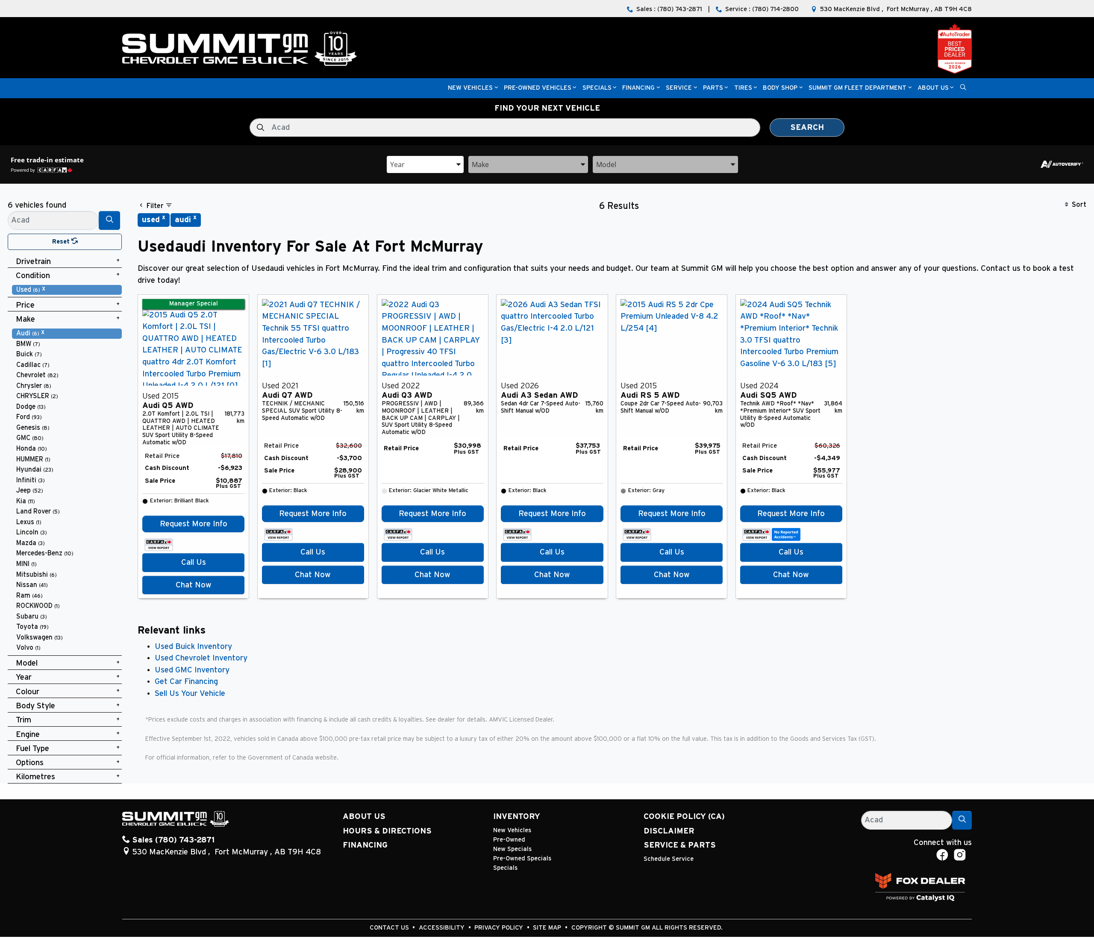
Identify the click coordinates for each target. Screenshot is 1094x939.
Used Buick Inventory (193, 647)
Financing (365, 845)
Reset (61, 241)
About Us (364, 817)
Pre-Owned (509, 839)
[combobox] (425, 163)
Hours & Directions (387, 831)
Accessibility (442, 927)
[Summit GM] (239, 48)
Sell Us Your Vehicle (190, 694)
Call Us (193, 562)
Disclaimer (669, 831)
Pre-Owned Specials (522, 858)
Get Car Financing (186, 682)
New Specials (512, 849)
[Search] (109, 220)
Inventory (516, 817)
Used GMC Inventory (192, 670)
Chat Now (194, 585)
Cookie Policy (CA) (684, 817)
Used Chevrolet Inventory (201, 658)
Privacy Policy (499, 927)
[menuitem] (67, 290)
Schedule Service (669, 859)
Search (807, 127)
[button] (470, 88)
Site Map (548, 927)
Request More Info (193, 524)
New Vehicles (512, 830)
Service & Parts (680, 845)
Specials (505, 868)
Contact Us (390, 927)
